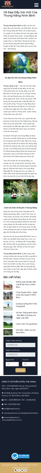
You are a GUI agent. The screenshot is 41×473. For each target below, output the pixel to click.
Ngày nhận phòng (13, 340)
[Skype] (15, 470)
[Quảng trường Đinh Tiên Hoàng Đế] (8, 306)
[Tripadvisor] (25, 470)
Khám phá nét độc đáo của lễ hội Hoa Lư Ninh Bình (26, 284)
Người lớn (10, 360)
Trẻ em (25, 360)
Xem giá (20, 370)
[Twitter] (22, 470)
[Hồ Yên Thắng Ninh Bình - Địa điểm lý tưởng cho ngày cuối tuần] (8, 316)
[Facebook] (18, 470)
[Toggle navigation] (36, 4)
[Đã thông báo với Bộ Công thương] (20, 456)
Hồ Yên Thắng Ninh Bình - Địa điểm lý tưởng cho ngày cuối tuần (26, 315)
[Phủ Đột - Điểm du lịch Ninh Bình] (8, 332)
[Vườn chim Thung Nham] (8, 325)
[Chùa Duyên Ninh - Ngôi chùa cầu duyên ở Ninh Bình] (8, 296)
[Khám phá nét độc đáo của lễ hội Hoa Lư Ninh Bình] (8, 285)
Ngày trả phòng (12, 350)
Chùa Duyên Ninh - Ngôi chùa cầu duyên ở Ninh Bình (26, 295)
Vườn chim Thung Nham (26, 324)
